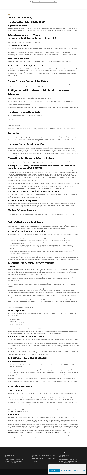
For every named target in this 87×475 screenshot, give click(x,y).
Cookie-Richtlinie (62, 472)
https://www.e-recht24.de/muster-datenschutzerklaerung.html (26, 438)
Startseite (23, 6)
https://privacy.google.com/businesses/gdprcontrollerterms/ (22, 432)
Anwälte (35, 6)
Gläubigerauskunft (56, 6)
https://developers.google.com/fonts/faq (46, 409)
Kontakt (64, 6)
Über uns (29, 6)
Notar (48, 6)
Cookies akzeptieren (54, 470)
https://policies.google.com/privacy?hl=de (18, 411)
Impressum (73, 472)
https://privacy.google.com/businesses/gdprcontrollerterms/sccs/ (55, 432)
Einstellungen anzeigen (79, 470)
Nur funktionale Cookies (66, 470)
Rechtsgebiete (41, 6)
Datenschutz (68, 472)
